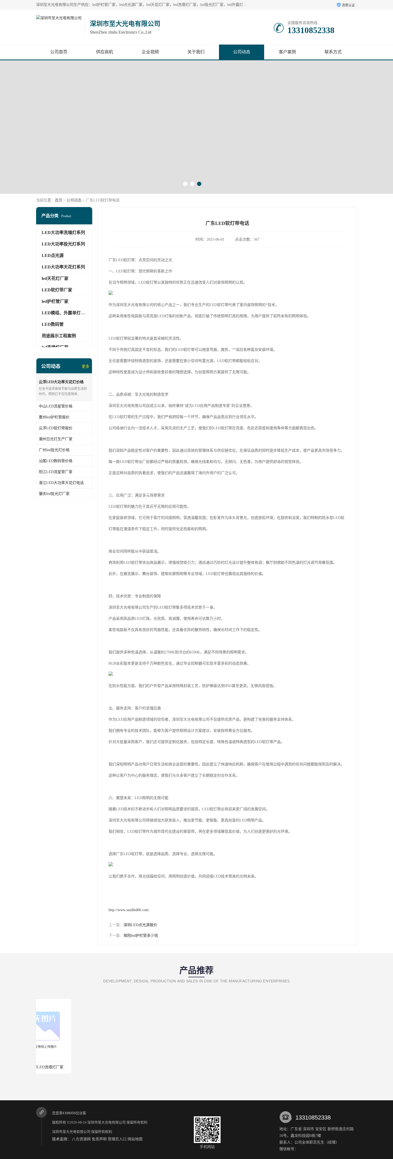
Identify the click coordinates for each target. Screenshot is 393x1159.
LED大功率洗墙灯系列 (63, 232)
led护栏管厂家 (55, 301)
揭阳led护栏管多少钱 (141, 936)
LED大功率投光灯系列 (63, 244)
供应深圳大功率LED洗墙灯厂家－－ (67, 1067)
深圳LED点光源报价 (140, 925)
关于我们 (196, 52)
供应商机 (104, 52)
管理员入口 (117, 1139)
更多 (85, 366)
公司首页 (58, 52)
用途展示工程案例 (59, 336)
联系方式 (333, 52)
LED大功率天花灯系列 (63, 267)
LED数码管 (53, 324)
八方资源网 (81, 1139)
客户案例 (287, 52)
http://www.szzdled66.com (129, 910)
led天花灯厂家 (55, 278)
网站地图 (135, 1139)
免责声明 (99, 1139)
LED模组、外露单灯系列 (65, 313)
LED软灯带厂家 (57, 290)
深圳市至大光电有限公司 (106, 1122)
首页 (58, 200)
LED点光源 (53, 255)
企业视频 (150, 52)
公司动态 (241, 52)
